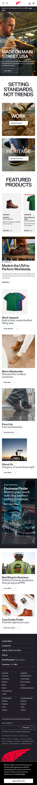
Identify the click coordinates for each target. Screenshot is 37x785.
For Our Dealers (25, 679)
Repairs (4, 688)
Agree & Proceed (19, 781)
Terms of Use (26, 731)
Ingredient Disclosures (26, 743)
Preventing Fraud (7, 691)
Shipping (4, 682)
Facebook (5, 704)
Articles (4, 694)
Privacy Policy (20, 774)
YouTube (4, 710)
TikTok (4, 707)
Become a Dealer (25, 682)
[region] (18, 773)
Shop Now (7, 382)
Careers (23, 685)
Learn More (8, 472)
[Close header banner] (34, 9)
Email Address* (7, 723)
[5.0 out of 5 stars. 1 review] (28, 214)
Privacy (19, 731)
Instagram (5, 701)
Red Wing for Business (27, 688)
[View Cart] (34, 3)
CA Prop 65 (17, 741)
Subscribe (26, 727)
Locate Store (7, 641)
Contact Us (6, 646)
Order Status (5, 679)
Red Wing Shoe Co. (26, 676)
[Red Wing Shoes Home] (18, 3)
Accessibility (15, 739)
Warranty (4, 739)
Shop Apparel (8, 328)
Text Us (5, 655)
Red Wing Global (8, 660)
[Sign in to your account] (30, 3)
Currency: (6, 664)
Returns (4, 685)
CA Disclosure (9, 741)
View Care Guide (9, 628)
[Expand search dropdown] (7, 3)
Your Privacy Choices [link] (14, 743)
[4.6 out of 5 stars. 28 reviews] (6, 214)
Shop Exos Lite (9, 432)
